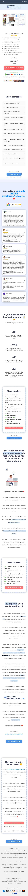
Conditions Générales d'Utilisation (13, 878)
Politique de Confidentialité (6, 881)
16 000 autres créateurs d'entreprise (16, 769)
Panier (25, 1)
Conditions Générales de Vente (13, 880)
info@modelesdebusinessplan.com (14, 734)
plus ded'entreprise (14, 193)
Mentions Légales (17, 883)
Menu (4, 1)
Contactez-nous (9, 883)
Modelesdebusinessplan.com (14, 888)
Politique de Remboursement (20, 881)
